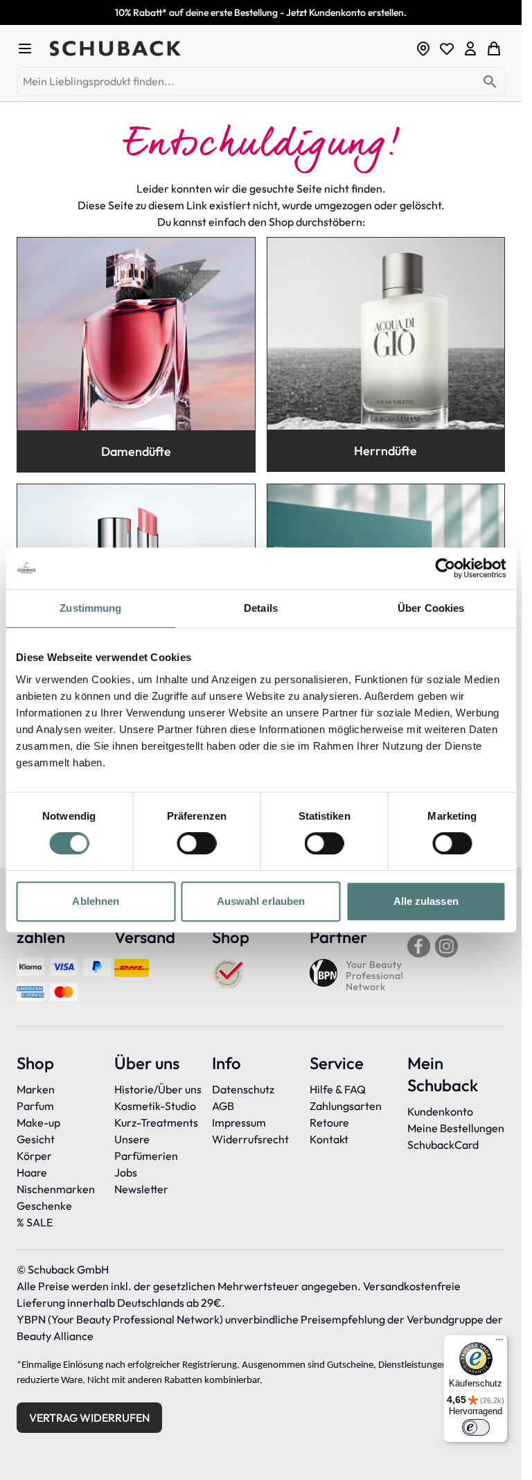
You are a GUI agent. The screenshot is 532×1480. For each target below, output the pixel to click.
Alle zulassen (426, 901)
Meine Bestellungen (455, 1128)
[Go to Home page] (228, 48)
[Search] (490, 82)
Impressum (239, 1122)
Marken (36, 1089)
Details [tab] (261, 608)
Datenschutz (243, 1089)
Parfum (35, 1106)
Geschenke (44, 1206)
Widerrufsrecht (250, 1139)
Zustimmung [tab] (90, 608)
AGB (223, 1106)
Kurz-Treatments (156, 1122)
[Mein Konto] (470, 48)
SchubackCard (443, 1145)
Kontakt (329, 1139)
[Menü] (499, 1342)
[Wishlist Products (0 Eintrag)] (447, 48)
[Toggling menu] (30, 48)
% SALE (35, 1222)
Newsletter (141, 1189)
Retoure (329, 1122)
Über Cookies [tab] (431, 608)
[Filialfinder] (423, 48)
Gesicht (36, 1139)
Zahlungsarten (346, 1106)
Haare (32, 1172)
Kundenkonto (440, 1111)
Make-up (38, 1122)
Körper (34, 1156)
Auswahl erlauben (261, 901)
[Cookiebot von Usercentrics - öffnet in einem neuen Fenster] (445, 568)
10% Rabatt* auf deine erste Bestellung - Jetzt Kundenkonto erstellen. (261, 12)
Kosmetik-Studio (155, 1106)
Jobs (125, 1172)
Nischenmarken (56, 1189)
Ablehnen (95, 901)
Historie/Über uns (158, 1089)
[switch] (196, 843)
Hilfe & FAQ (338, 1089)
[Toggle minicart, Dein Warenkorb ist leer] (494, 48)
